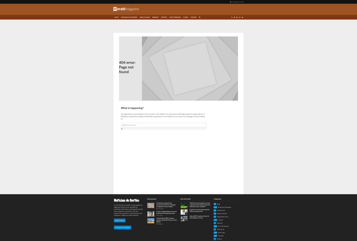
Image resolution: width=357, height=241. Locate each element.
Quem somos (119, 220)
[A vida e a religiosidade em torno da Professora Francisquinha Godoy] (150, 214)
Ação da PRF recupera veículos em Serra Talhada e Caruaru (199, 217)
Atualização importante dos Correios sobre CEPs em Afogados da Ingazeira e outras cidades (166, 205)
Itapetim (164, 17)
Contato (193, 17)
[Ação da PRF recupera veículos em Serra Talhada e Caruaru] (184, 218)
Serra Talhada (145, 17)
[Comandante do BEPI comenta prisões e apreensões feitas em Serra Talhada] (150, 221)
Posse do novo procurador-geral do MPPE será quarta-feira (199, 210)
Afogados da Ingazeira (129, 17)
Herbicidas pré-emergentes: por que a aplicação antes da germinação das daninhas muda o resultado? (200, 205)
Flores (185, 17)
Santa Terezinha (175, 17)
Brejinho (155, 17)
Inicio (117, 17)
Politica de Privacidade (122, 227)
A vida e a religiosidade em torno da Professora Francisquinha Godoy (166, 212)
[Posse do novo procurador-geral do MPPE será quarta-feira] (184, 212)
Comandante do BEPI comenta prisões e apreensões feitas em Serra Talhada (166, 220)
